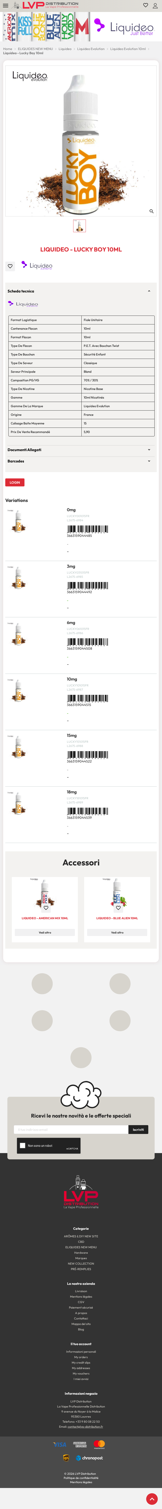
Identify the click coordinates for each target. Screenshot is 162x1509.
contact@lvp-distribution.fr (85, 1427)
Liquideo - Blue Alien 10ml (117, 918)
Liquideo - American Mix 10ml (45, 918)
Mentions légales (81, 1482)
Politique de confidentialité (81, 1478)
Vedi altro (45, 932)
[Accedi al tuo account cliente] (155, 5)
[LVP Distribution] (81, 1191)
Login (15, 482)
